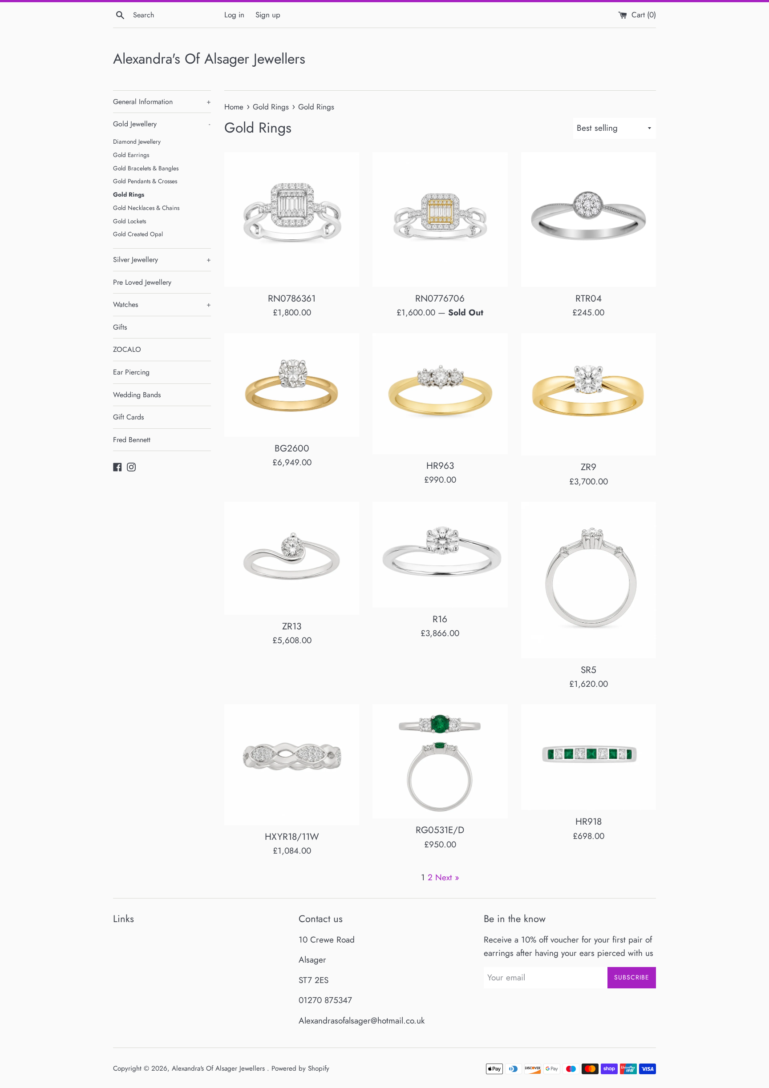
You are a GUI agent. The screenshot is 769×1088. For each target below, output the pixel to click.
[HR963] (439, 393)
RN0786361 (292, 298)
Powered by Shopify (300, 1068)
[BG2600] (291, 385)
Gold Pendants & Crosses (145, 181)
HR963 (440, 465)
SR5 (588, 670)
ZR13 (291, 626)
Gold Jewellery (161, 124)
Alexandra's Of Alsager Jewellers (209, 59)
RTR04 (588, 298)
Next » (447, 877)
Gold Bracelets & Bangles (145, 168)
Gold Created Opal (138, 234)
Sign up (267, 14)
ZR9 (588, 467)
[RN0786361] (291, 219)
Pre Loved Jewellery (142, 282)
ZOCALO (127, 349)
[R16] (439, 555)
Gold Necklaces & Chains (146, 207)
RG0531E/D (440, 830)
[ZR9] (588, 394)
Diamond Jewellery (137, 141)
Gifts (120, 327)
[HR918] (588, 757)
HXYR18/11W (292, 836)
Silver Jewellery (162, 259)
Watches (162, 304)
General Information (162, 102)
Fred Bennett (131, 440)
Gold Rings (128, 194)
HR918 (588, 821)
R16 (440, 619)
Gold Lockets (129, 221)
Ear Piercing (131, 372)
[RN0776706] (439, 219)
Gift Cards (128, 417)
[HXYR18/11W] (291, 764)
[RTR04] (588, 219)
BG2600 (292, 448)
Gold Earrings (131, 154)
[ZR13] (291, 558)
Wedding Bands (137, 395)
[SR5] (588, 580)
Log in (234, 14)
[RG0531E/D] (439, 761)
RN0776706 (440, 298)
